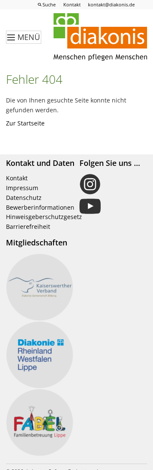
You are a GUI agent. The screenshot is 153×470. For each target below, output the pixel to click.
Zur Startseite (25, 123)
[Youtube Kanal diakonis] (113, 206)
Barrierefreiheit (28, 226)
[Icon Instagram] (113, 184)
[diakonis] (100, 37)
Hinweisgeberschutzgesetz (44, 217)
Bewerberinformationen (40, 207)
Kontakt (17, 178)
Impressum (22, 188)
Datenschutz (24, 198)
